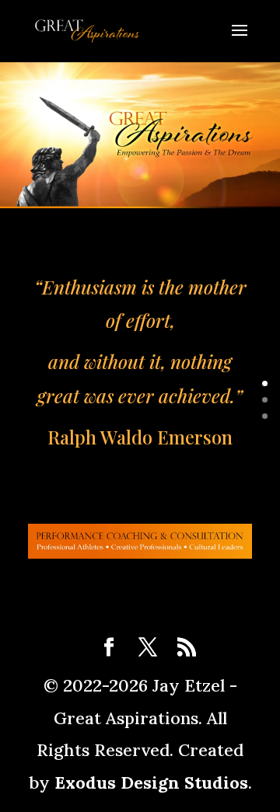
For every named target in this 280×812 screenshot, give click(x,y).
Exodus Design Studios (151, 782)
